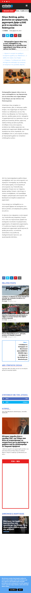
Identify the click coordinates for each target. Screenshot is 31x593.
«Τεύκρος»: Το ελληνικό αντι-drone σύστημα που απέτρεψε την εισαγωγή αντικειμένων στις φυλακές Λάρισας (14, 62)
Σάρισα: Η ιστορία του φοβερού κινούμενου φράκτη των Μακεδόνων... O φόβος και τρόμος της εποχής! (15, 56)
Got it (20, 589)
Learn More (13, 589)
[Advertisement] (15, 159)
